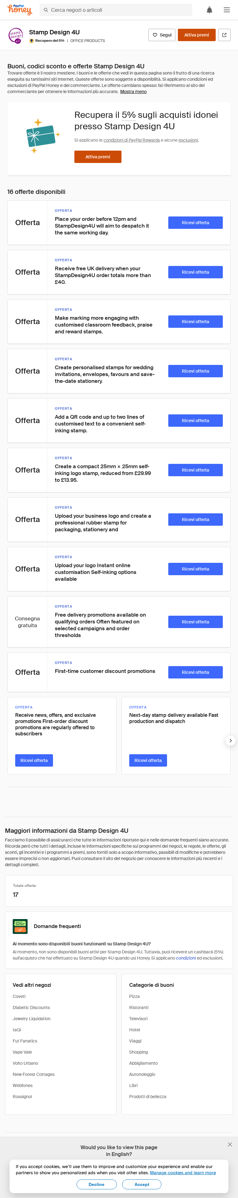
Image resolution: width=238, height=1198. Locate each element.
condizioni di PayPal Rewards (132, 140)
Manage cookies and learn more (183, 1172)
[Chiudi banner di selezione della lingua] (230, 1144)
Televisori (138, 1018)
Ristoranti (138, 1007)
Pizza (134, 996)
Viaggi (135, 1041)
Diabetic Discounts (31, 1007)
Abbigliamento (143, 1063)
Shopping (138, 1052)
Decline (96, 1184)
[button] (227, 10)
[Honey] (19, 10)
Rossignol (22, 1096)
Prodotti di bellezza (147, 1096)
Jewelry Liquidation (32, 1018)
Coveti (19, 996)
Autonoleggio (142, 1074)
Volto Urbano (25, 1063)
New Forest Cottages (34, 1074)
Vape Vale (22, 1052)
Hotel (134, 1030)
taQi (17, 1030)
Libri (133, 1085)
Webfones (23, 1085)
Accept (141, 1184)
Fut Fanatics (25, 1041)
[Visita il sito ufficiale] (224, 35)
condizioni (186, 958)
